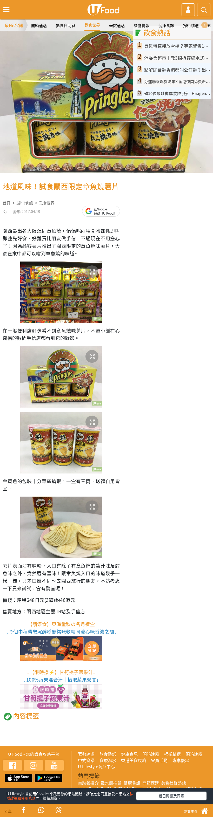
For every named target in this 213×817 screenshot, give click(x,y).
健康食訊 (166, 25)
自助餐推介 (88, 783)
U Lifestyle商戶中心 (96, 766)
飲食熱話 (107, 754)
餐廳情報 (141, 25)
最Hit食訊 (14, 25)
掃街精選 (191, 25)
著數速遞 (117, 25)
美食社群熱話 (173, 783)
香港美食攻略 (133, 760)
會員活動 (159, 760)
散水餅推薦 (111, 783)
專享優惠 (180, 760)
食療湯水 (107, 760)
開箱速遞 (39, 25)
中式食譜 (86, 760)
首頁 (6, 203)
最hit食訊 (24, 203)
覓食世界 (92, 25)
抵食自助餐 (65, 25)
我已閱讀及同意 (171, 795)
